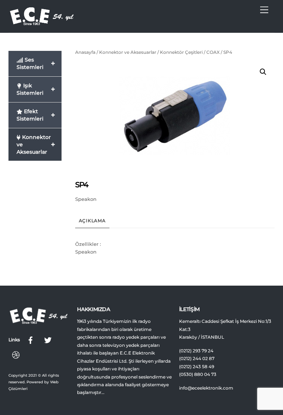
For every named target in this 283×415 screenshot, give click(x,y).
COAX (213, 52)
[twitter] (48, 339)
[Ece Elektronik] (41, 23)
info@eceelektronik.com (206, 388)
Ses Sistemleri (36, 63)
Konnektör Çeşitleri (181, 52)
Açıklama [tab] (92, 220)
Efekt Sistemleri (36, 115)
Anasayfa (85, 52)
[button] (263, 72)
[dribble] (15, 354)
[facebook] (30, 339)
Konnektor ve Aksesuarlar (127, 52)
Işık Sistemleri (36, 89)
